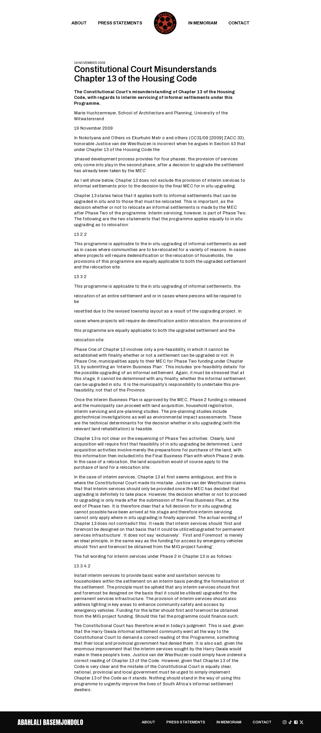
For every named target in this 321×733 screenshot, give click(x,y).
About (79, 23)
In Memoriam (202, 23)
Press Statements (120, 23)
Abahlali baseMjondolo (50, 722)
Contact (239, 23)
